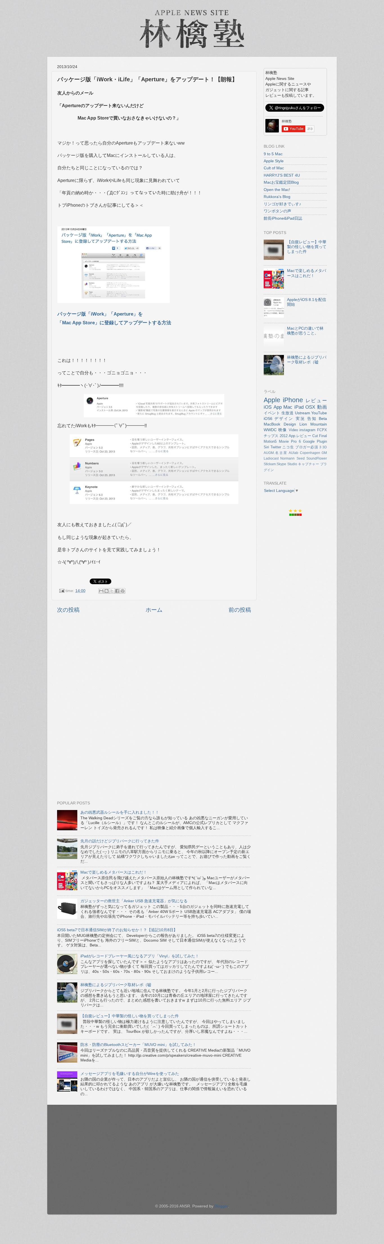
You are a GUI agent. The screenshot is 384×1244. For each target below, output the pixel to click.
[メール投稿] (61, 590)
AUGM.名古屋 (275, 453)
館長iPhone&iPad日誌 (283, 218)
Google (309, 441)
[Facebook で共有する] (117, 591)
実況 (300, 418)
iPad (299, 407)
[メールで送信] (101, 591)
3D (324, 447)
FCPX (322, 430)
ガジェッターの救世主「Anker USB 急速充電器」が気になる (134, 901)
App (278, 407)
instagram (307, 430)
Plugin (322, 441)
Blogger (221, 1206)
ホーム (154, 610)
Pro (294, 441)
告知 (312, 418)
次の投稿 (68, 610)
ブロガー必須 (306, 447)
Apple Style (274, 161)
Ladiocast (271, 458)
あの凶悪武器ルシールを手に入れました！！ (119, 812)
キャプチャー (308, 464)
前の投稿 (240, 610)
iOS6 (268, 418)
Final (323, 436)
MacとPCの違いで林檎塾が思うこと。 (305, 330)
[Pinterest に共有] (122, 591)
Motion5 (270, 441)
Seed (301, 458)
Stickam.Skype (275, 464)
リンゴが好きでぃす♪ (282, 204)
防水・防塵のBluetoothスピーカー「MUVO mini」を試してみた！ (138, 1044)
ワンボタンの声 (277, 211)
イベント (272, 413)
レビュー (316, 400)
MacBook (272, 424)
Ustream (302, 413)
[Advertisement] (154, 680)
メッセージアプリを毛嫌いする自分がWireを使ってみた (129, 1073)
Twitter (275, 447)
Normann (287, 458)
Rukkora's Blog (277, 196)
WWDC (270, 430)
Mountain (318, 424)
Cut (315, 436)
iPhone (293, 400)
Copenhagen (310, 453)
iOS (268, 407)
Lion (303, 424)
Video (293, 430)
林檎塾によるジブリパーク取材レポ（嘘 (115, 984)
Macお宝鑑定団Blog (281, 182)
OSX (310, 407)
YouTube (319, 413)
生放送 (287, 413)
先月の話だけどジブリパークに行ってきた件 (119, 841)
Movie (284, 441)
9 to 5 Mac (273, 154)
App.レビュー (300, 436)
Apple (272, 400)
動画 (322, 407)
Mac (287, 407)
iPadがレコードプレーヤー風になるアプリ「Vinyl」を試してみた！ (139, 956)
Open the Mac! (277, 189)
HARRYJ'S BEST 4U (282, 175)
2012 (284, 436)
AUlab (293, 453)
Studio (292, 464)
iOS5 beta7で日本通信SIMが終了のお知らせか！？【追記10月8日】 (117, 930)
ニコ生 (288, 447)
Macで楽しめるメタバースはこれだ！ (113, 872)
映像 (282, 430)
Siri (266, 447)
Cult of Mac (274, 168)
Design (290, 424)
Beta (323, 418)
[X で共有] (112, 591)
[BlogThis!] (106, 591)
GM (324, 453)
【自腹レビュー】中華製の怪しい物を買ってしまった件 (129, 1016)
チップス (271, 436)
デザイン (283, 418)
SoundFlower (316, 458)
